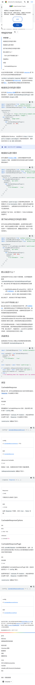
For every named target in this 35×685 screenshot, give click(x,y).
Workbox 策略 (11, 92)
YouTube (3, 665)
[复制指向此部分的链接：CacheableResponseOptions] (24, 520)
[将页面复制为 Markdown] (15, 32)
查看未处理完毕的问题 (7, 641)
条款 (2, 677)
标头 (5, 83)
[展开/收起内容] (10, 38)
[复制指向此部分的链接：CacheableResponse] (18, 388)
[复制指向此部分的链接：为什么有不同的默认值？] (20, 302)
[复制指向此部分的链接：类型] (6, 383)
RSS (2, 670)
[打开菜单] (2, 2)
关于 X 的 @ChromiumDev (8, 663)
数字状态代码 (17, 80)
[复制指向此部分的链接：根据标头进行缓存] (18, 153)
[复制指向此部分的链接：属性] (5, 398)
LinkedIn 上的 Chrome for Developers (10, 668)
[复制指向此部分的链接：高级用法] (10, 336)
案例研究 (3, 650)
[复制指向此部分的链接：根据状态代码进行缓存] (22, 88)
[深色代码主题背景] (29, 102)
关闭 (17, 19)
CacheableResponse (9, 454)
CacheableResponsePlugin (10, 612)
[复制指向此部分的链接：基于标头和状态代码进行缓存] (28, 219)
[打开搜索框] (25, 2)
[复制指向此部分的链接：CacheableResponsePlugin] (22, 544)
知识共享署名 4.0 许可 (26, 621)
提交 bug (3, 638)
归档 (2, 653)
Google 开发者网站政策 (13, 625)
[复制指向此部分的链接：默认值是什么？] (16, 272)
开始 (17, 25)
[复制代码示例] (32, 102)
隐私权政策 (8, 677)
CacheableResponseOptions (11, 443)
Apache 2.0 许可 (20, 623)
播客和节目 (4, 656)
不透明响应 (19, 147)
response (27, 72)
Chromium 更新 (5, 648)
